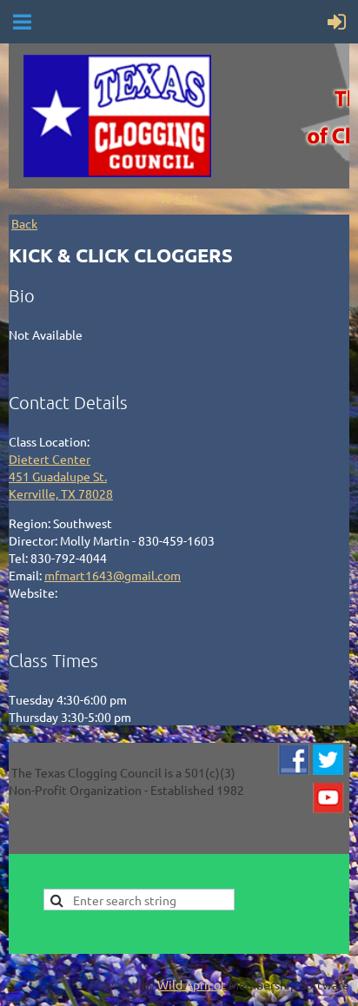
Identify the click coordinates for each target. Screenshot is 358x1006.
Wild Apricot (191, 984)
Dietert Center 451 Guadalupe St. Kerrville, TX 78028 (61, 476)
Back (24, 223)
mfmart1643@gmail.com (112, 575)
